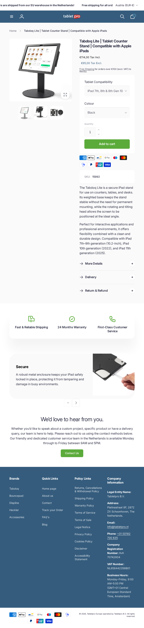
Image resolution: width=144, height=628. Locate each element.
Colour (89, 103)
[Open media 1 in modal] (40, 70)
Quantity (88, 124)
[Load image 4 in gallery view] (57, 113)
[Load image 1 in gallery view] (25, 113)
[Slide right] (76, 403)
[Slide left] (68, 403)
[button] (12, 16)
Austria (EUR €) (125, 5)
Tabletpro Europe (94, 614)
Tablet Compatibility (98, 82)
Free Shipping (87, 69)
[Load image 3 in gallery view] (40, 113)
